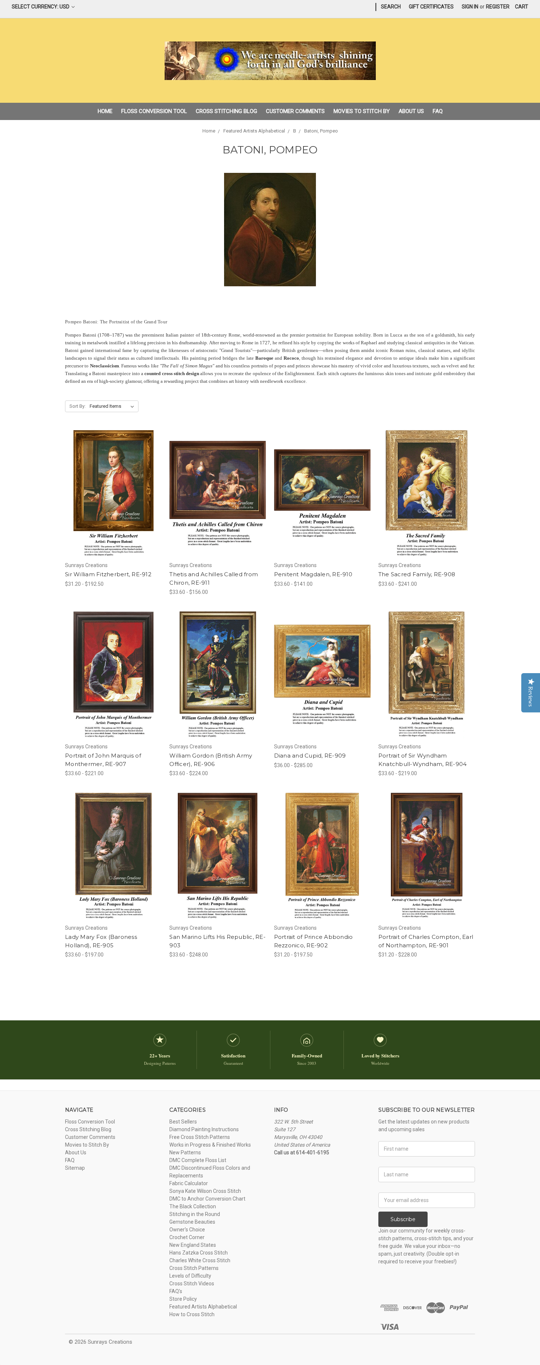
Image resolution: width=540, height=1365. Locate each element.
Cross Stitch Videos (191, 1283)
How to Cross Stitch (192, 1314)
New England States (192, 1245)
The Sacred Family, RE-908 (416, 574)
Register (498, 7)
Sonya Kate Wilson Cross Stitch (205, 1191)
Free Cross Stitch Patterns (199, 1137)
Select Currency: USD (41, 7)
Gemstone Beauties (192, 1222)
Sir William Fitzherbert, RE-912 (108, 574)
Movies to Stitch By (362, 111)
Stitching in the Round (194, 1214)
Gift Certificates (431, 7)
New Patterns (185, 1152)
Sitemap (75, 1168)
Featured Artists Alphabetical (203, 1307)
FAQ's (175, 1291)
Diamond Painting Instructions (204, 1129)
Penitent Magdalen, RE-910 (313, 574)
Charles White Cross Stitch (199, 1260)
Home (105, 111)
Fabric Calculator (188, 1183)
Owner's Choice (187, 1230)
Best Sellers (183, 1122)
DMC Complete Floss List (197, 1160)
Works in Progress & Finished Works (210, 1145)
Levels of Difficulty (190, 1276)
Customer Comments (295, 111)
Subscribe (402, 1219)
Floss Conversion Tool (154, 111)
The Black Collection (192, 1206)
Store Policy (183, 1299)
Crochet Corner (187, 1237)
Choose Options (113, 507)
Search (391, 7)
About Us (411, 111)
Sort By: (77, 406)
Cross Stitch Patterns (194, 1268)
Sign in (470, 7)
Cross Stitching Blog (226, 111)
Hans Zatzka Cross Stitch (198, 1253)
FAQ (438, 111)
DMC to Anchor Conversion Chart (207, 1199)
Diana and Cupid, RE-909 (310, 755)
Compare (111, 494)
